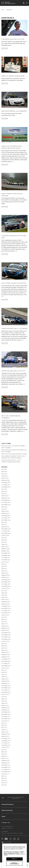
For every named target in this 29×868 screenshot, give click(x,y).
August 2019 (5, 615)
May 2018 (4, 648)
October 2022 (5, 531)
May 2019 (4, 621)
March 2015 (5, 732)
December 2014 (5, 738)
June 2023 (4, 522)
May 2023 (4, 524)
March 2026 (5, 478)
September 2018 (6, 639)
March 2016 (5, 705)
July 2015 (4, 723)
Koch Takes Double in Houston (13, 283)
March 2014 (5, 758)
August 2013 (5, 774)
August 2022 (5, 535)
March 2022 (5, 546)
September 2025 (6, 487)
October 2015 (5, 716)
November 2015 (6, 714)
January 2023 (5, 526)
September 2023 (6, 520)
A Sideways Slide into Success (12, 39)
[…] (13, 161)
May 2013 (4, 780)
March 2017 (5, 679)
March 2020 (5, 599)
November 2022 (6, 529)
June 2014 (4, 751)
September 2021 (6, 559)
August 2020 (5, 588)
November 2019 (6, 608)
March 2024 (5, 511)
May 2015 (4, 727)
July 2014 (4, 749)
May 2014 (4, 754)
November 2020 (6, 582)
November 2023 (6, 515)
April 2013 (4, 782)
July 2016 (4, 696)
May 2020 (4, 595)
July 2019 (4, 617)
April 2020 (4, 597)
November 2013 (6, 767)
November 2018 (6, 634)
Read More (4, 48)
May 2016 (4, 701)
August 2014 (5, 747)
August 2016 (5, 694)
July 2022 (4, 537)
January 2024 (5, 513)
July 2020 (4, 590)
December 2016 (5, 685)
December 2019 (5, 606)
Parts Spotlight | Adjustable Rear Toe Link (14, 454)
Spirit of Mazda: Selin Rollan (12, 76)
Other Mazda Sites (7, 810)
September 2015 (6, 718)
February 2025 (5, 498)
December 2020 (5, 579)
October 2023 (5, 517)
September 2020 (6, 586)
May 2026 (4, 473)
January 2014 (5, 763)
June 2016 (4, 698)
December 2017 (5, 659)
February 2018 (5, 654)
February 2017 (5, 681)
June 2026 (4, 471)
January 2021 (5, 577)
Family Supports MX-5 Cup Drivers (14, 328)
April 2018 (4, 650)
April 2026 (4, 476)
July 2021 (4, 564)
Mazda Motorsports (10, 3)
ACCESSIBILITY (7, 842)
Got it (14, 859)
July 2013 (4, 776)
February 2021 (5, 575)
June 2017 (4, 672)
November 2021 (6, 555)
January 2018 (5, 657)
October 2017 (5, 663)
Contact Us (6, 822)
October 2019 (5, 610)
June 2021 (4, 566)
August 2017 (5, 668)
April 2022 (4, 544)
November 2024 (6, 500)
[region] (14, 855)
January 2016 (5, 710)
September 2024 (6, 504)
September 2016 (6, 692)
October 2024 (5, 502)
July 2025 (4, 489)
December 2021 (5, 553)
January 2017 (5, 683)
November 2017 (6, 661)
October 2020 (5, 584)
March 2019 (5, 626)
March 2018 (5, 652)
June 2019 (4, 619)
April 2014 (4, 756)
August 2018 (5, 641)
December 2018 (5, 632)
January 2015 (5, 736)
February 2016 (5, 707)
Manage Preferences (14, 863)
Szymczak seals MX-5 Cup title (13, 371)
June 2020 (4, 593)
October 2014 (5, 743)
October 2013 (5, 769)
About (3, 816)
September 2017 (6, 665)
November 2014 (6, 740)
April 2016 (4, 703)
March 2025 (5, 495)
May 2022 (4, 542)
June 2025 (4, 491)
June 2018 (4, 646)
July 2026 (4, 469)
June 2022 (4, 540)
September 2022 (6, 533)
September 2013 (6, 771)
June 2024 (4, 506)
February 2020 (5, 601)
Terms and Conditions (14, 852)
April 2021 (4, 570)
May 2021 (4, 568)
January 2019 (5, 630)
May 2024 (4, 509)
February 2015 (5, 734)
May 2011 (4, 785)
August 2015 (5, 721)
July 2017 (4, 670)
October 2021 (5, 557)
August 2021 (5, 562)
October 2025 (5, 484)
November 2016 (6, 687)
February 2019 (5, 628)
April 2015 (4, 729)
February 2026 (5, 480)
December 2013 (5, 765)
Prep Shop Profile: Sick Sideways (14, 111)
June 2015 (4, 725)
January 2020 (5, 604)
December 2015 (5, 712)
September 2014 (6, 745)
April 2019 (4, 623)
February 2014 (5, 760)
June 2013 (4, 778)
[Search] (23, 3)
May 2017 (4, 674)
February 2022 (5, 548)
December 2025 (5, 482)
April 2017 (4, 676)
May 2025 (4, 493)
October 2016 (5, 690)
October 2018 (5, 637)
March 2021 (5, 573)
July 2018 (4, 643)
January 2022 (5, 551)
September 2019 (6, 612)
